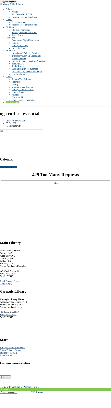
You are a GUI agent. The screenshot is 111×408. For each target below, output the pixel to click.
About (9, 76)
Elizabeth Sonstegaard (16, 120)
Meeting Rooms (19, 58)
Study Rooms (18, 66)
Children (10, 27)
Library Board (18, 92)
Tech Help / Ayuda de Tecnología (27, 71)
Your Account (12, 102)
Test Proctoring (18, 74)
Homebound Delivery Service (25, 53)
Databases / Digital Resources (25, 40)
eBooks (15, 43)
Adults (9, 9)
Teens (9, 19)
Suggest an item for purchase (25, 69)
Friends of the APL (8, 353)
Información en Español (22, 87)
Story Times (17, 35)
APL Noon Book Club (22, 14)
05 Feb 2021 (11, 123)
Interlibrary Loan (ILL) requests (26, 56)
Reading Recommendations (24, 17)
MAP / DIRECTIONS (8, 274)
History (15, 84)
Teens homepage (19, 22)
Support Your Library (21, 79)
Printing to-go (18, 63)
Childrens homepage (21, 30)
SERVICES (11, 50)
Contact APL (18, 97)
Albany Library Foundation (12, 347)
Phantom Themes (31, 387)
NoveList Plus (18, 48)
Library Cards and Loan (23, 89)
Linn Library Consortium (23, 100)
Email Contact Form (9, 281)
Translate (40, 392)
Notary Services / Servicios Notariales (29, 61)
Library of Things (20, 45)
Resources (10, 37)
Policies (15, 95)
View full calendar (8, 167)
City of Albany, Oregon (11, 350)
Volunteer (16, 82)
